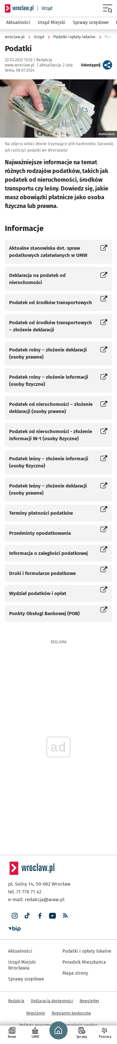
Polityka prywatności (38, 1025)
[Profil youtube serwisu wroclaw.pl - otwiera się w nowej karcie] (52, 916)
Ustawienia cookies (80, 1025)
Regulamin (35, 1013)
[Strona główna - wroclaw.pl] (19, 8)
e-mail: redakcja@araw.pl (36, 899)
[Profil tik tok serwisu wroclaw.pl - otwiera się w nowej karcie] (27, 916)
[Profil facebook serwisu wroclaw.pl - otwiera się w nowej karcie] (40, 916)
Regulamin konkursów (71, 1013)
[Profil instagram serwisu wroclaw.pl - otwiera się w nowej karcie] (14, 916)
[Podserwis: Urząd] (45, 8)
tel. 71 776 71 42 (24, 892)
